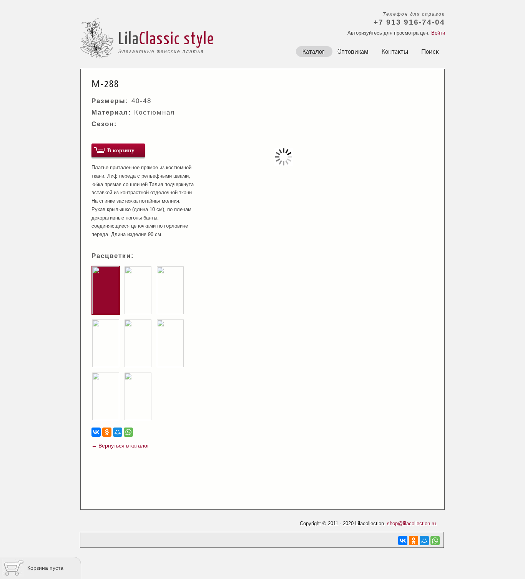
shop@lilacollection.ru (411, 523)
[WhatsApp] (128, 432)
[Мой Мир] (117, 432)
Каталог (313, 50)
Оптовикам (353, 50)
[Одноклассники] (106, 432)
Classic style (176, 38)
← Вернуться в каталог (120, 446)
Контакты (395, 50)
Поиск (430, 50)
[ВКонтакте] (96, 432)
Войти (438, 33)
